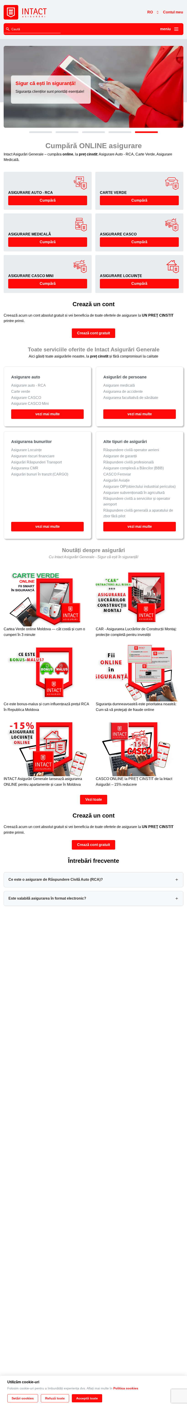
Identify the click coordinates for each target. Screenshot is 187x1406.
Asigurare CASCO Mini (30, 404)
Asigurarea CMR (24, 468)
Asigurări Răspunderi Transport (36, 462)
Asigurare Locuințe (26, 450)
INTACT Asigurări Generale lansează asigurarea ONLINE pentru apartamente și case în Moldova (43, 781)
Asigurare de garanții (120, 456)
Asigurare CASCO (26, 398)
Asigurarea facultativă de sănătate (130, 398)
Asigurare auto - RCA (28, 385)
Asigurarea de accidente (123, 391)
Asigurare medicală (119, 385)
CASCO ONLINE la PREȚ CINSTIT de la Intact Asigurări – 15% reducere (134, 781)
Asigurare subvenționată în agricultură (134, 492)
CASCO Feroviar (117, 474)
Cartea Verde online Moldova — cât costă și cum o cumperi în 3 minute (44, 632)
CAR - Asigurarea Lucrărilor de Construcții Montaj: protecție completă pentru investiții (136, 632)
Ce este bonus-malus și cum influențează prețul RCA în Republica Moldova (46, 707)
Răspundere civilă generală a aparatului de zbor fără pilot (138, 513)
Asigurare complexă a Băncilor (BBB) (133, 468)
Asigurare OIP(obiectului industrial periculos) (139, 486)
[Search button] (8, 29)
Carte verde (20, 391)
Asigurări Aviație (116, 480)
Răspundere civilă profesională (128, 462)
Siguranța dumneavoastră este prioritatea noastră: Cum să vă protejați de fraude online (136, 707)
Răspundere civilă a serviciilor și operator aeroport (136, 501)
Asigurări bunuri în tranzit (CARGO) (39, 474)
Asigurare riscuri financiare (33, 456)
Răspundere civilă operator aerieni (131, 450)
